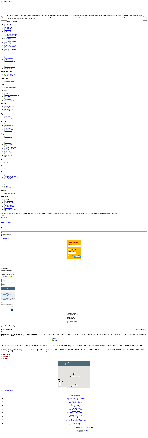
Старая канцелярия (76, 408)
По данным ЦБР (5, 238)
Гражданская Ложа (75, 423)
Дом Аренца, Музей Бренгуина (75, 412)
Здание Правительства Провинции (75, 398)
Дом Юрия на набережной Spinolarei (75, 424)
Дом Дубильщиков (75, 405)
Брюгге (2, 326)
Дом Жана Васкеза (75, 404)
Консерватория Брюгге (76, 415)
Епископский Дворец (75, 413)
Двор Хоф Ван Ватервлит (75, 402)
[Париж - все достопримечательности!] (16, 13)
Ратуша (75, 397)
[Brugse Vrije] (54, 341)
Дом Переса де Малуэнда (75, 409)
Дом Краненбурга (75, 395)
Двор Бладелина (75, 411)
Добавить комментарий (7, 390)
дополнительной (71, 317)
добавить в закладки (8, 1)
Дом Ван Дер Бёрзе (76, 419)
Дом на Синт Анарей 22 (75, 416)
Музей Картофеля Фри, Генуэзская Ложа (75, 420)
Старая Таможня (75, 422)
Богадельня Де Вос (76, 418)
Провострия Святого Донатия (75, 406)
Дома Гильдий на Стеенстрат (75, 399)
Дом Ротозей (75, 401)
